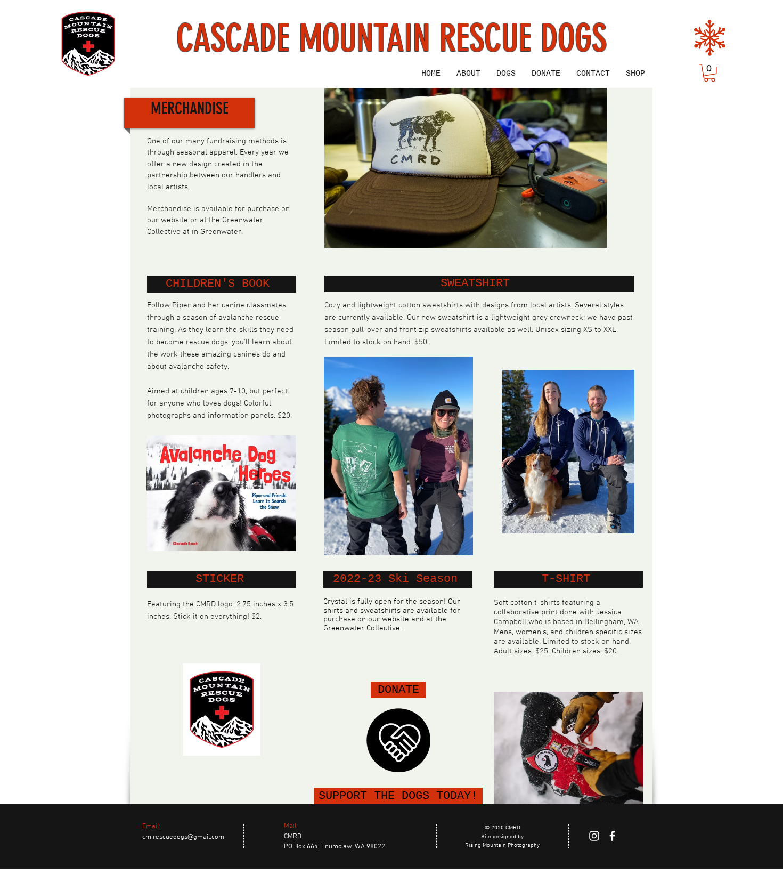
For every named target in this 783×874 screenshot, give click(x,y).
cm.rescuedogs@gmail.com (183, 837)
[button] (709, 73)
